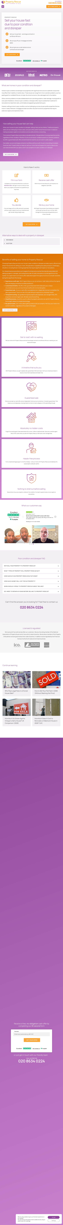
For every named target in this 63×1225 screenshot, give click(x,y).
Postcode (16, 1031)
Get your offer (31, 1040)
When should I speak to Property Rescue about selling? (24, 586)
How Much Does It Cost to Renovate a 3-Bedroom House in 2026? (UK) (46, 720)
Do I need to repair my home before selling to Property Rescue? (26, 591)
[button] (3, 6)
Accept (53, 1217)
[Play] (18, 534)
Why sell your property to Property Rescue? (20, 566)
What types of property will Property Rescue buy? (22, 571)
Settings (54, 1220)
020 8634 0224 (8, 185)
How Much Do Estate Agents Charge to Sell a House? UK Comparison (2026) (15, 720)
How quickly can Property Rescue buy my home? (21, 576)
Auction (9, 243)
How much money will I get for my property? (19, 581)
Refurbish (9, 240)
